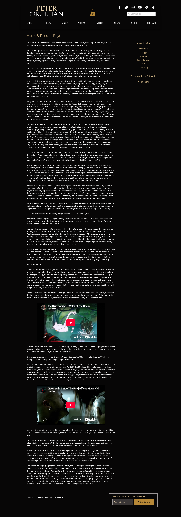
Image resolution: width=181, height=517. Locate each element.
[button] (93, 12)
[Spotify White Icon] (147, 7)
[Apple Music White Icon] (153, 7)
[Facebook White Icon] (119, 7)
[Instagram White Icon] (133, 7)
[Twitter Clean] (126, 7)
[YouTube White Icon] (140, 7)
